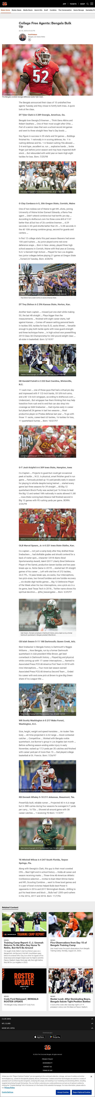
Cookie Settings (7, 1092)
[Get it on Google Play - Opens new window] (55, 1038)
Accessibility (47, 1063)
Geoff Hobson (32, 34)
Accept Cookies (63, 1092)
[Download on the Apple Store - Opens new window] (39, 1037)
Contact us (47, 1066)
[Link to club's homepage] (4, 3)
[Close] (91, 1076)
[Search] (88, 3)
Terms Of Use (47, 1070)
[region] (47, 1085)
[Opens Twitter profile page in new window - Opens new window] (29, 39)
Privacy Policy (47, 1059)
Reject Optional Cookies (81, 1092)
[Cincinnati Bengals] (47, 1048)
